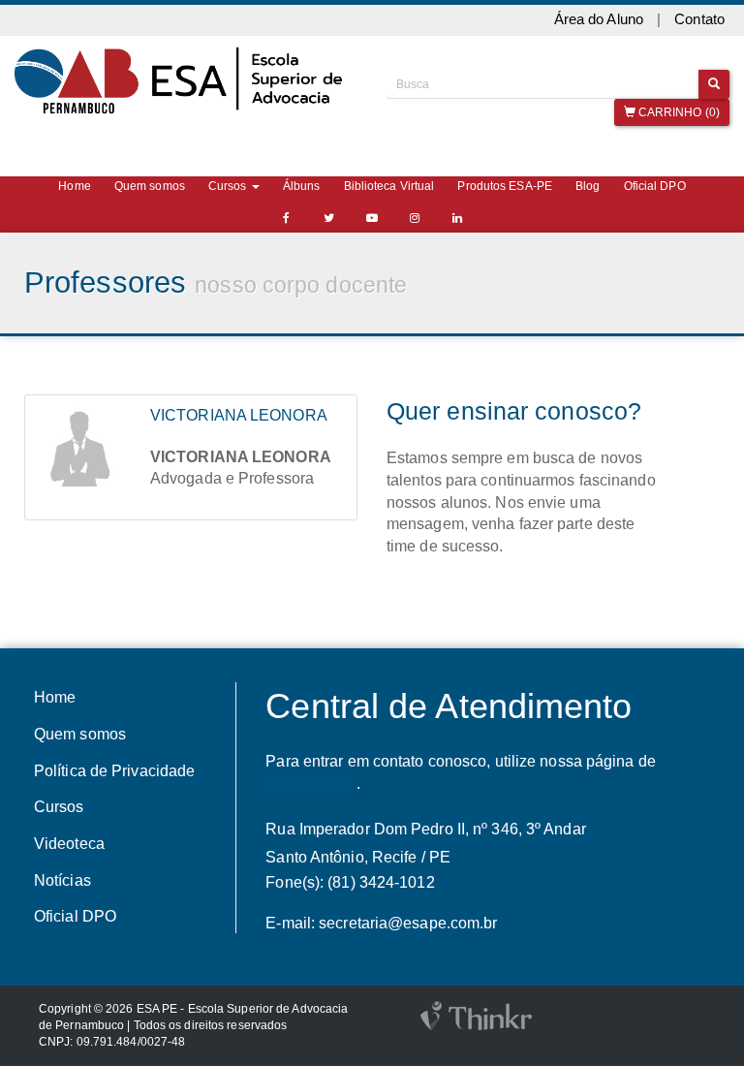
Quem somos (149, 186)
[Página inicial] (186, 81)
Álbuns (302, 186)
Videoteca (69, 843)
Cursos (59, 807)
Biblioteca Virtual (389, 186)
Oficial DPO (655, 186)
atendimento (308, 783)
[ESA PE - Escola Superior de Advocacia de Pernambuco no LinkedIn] (457, 218)
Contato (699, 19)
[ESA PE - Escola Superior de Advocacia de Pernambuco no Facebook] (286, 218)
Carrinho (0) (678, 112)
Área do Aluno (598, 19)
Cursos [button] (229, 186)
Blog (587, 186)
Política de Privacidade (114, 771)
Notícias (62, 880)
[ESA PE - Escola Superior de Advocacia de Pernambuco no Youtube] (372, 218)
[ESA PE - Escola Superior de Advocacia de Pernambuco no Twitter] (329, 218)
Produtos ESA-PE (504, 186)
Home (74, 186)
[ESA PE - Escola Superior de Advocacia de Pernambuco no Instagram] (414, 218)
